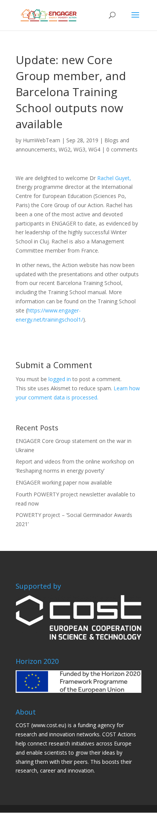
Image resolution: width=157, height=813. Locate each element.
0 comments (122, 149)
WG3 (79, 149)
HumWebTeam (41, 140)
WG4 (94, 149)
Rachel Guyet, (114, 178)
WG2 (64, 149)
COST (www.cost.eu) (41, 725)
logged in (59, 379)
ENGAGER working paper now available (64, 482)
